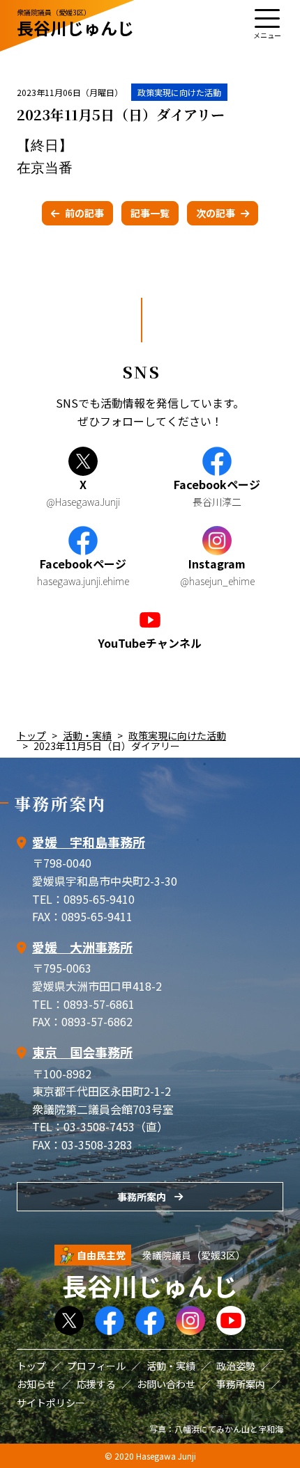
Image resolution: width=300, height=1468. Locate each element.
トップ (31, 735)
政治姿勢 (235, 1366)
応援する (96, 1384)
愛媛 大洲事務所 (82, 947)
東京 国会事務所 (82, 1052)
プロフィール (96, 1366)
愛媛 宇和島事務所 (88, 842)
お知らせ (36, 1384)
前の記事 (84, 213)
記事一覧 (150, 213)
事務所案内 (141, 1197)
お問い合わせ (166, 1384)
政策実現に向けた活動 (179, 92)
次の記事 (215, 213)
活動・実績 (87, 735)
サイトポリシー (51, 1403)
